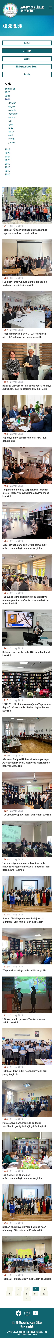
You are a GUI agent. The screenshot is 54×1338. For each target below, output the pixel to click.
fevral (11, 139)
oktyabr (12, 110)
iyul (10, 121)
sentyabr (13, 114)
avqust (11, 117)
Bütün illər (10, 88)
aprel (11, 131)
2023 (7, 149)
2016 (7, 174)
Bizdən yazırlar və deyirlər (27, 67)
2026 (7, 92)
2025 (7, 95)
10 (44, 1293)
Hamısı (27, 43)
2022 (7, 153)
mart (10, 135)
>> (27, 1298)
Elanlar (27, 59)
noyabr (11, 106)
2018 (7, 167)
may (10, 128)
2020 (7, 160)
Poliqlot (27, 75)
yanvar (11, 142)
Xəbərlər (27, 51)
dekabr (12, 103)
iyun (10, 124)
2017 (7, 171)
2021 (7, 156)
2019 (7, 163)
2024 (7, 99)
